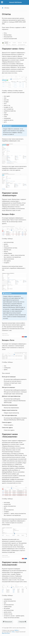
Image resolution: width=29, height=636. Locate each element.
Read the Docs (6, 633)
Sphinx (16, 630)
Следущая (22, 621)
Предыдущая (8, 621)
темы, (13, 631)
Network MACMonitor (15, 2)
